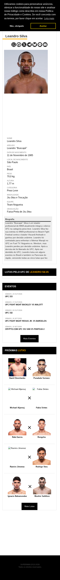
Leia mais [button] (49, 18)
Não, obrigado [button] (17, 26)
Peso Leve (12, 190)
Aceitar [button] (43, 26)
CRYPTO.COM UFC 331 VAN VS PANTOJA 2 (24, 329)
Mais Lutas (29, 506)
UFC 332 (9, 313)
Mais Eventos (29, 338)
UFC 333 (9, 297)
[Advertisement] (26, 114)
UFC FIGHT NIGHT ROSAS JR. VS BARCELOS (26, 321)
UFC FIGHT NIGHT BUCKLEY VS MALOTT (24, 305)
